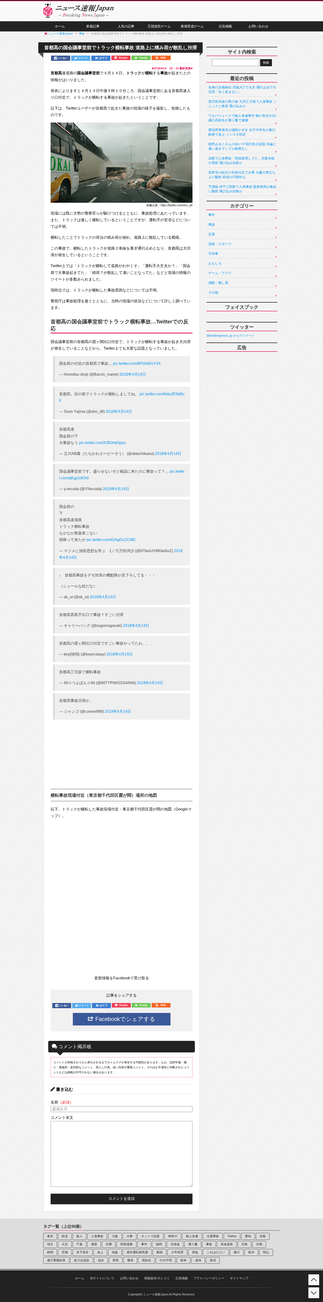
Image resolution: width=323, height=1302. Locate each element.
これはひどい (216, 1252)
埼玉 (50, 1244)
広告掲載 (225, 26)
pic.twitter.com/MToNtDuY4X (137, 363)
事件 (211, 215)
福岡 (159, 1244)
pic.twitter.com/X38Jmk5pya (102, 443)
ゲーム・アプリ (219, 273)
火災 (65, 1244)
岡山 (266, 1252)
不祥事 (213, 253)
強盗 (115, 1252)
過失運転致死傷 (137, 1252)
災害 (211, 234)
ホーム (60, 26)
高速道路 (227, 1244)
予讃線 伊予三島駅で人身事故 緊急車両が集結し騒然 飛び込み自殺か (242, 189)
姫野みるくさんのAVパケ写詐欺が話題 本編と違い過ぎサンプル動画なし (242, 146)
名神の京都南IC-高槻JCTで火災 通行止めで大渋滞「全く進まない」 (242, 89)
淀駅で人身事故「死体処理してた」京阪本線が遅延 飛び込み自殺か (241, 160)
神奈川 (172, 1236)
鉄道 (65, 1236)
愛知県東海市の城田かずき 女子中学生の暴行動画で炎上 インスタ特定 (241, 132)
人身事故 (97, 1236)
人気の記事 (126, 26)
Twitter (231, 1236)
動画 (160, 1252)
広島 (244, 1244)
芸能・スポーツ (219, 244)
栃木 (251, 1252)
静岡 (50, 1252)
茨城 (65, 1252)
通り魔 (192, 1244)
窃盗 (195, 1252)
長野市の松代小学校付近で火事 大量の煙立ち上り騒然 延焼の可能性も (241, 175)
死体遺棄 (126, 1244)
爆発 (130, 1260)
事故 (211, 224)
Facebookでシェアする (124, 1019)
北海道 (175, 1244)
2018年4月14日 (133, 374)
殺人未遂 (192, 1236)
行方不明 (166, 1260)
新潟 (213, 1260)
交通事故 (213, 1236)
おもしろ (215, 263)
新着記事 (93, 26)
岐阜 (183, 1260)
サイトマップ (239, 1278)
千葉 (79, 1244)
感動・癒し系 (218, 283)
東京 (50, 1236)
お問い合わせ (258, 26)
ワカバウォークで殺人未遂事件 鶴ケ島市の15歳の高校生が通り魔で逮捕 (242, 118)
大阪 (115, 1236)
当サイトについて (102, 1278)
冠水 (101, 1260)
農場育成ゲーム (192, 26)
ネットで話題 (150, 1236)
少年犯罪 (177, 1252)
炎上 (100, 1252)
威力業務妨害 (56, 1260)
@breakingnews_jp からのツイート (230, 335)
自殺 (263, 1236)
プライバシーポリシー (208, 1278)
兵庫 (109, 1244)
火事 (130, 1236)
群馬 (116, 1260)
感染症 (146, 1260)
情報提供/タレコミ (157, 1278)
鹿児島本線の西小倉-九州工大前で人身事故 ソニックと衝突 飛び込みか (242, 104)
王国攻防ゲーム (159, 26)
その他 (213, 292)
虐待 (198, 1260)
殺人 (79, 1236)
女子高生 (82, 1252)
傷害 (94, 1244)
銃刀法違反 (81, 1260)
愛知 (248, 1236)
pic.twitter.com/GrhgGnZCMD (111, 540)
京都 (259, 1244)
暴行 (237, 1252)
